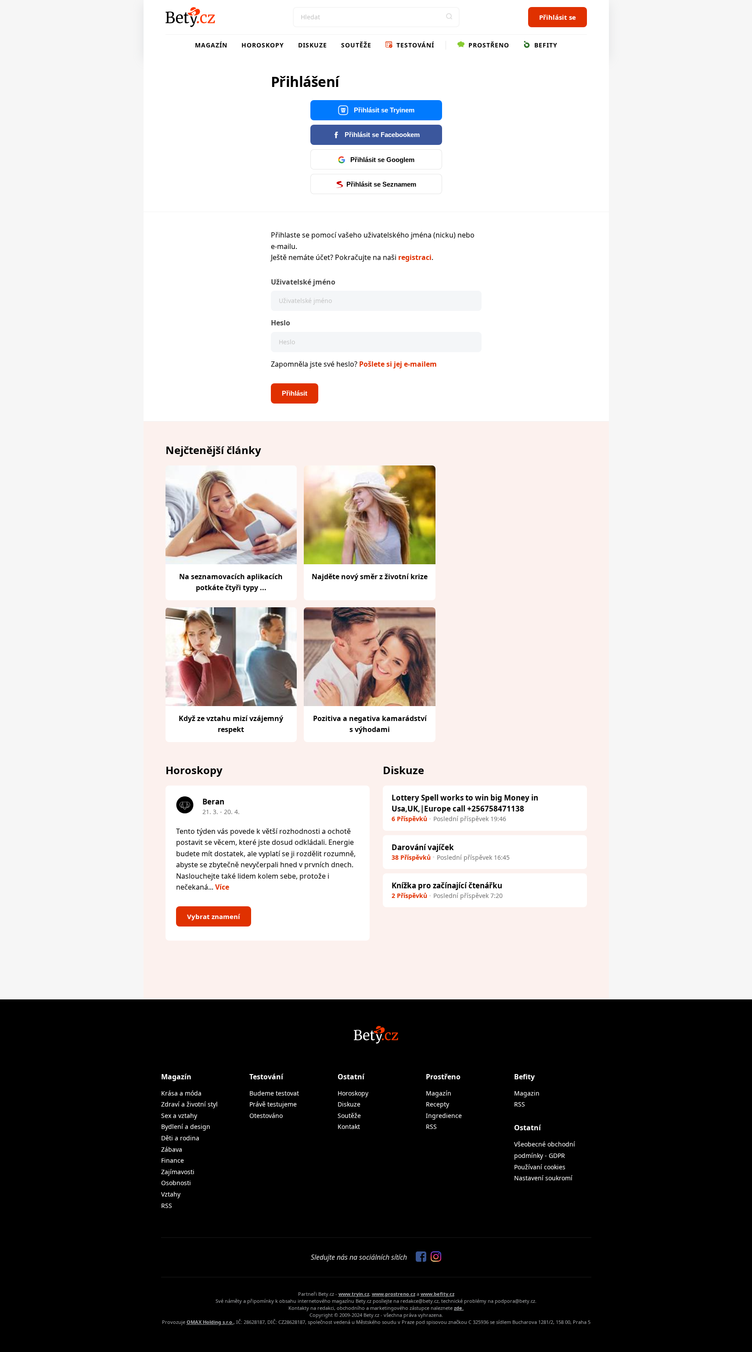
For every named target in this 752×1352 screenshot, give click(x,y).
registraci (415, 257)
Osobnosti (176, 1183)
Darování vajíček (423, 847)
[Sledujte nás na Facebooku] (418, 1257)
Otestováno (266, 1115)
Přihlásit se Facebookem (381, 134)
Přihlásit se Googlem (381, 159)
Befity (545, 45)
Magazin (527, 1093)
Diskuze (312, 45)
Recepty (437, 1104)
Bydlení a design (185, 1126)
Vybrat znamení (213, 916)
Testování (414, 45)
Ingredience (444, 1115)
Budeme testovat (274, 1093)
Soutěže (356, 45)
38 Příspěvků (411, 857)
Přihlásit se (557, 17)
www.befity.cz (437, 1294)
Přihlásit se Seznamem (381, 184)
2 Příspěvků (409, 895)
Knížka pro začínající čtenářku (447, 885)
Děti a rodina (180, 1138)
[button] (449, 17)
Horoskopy (262, 45)
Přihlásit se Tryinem (383, 110)
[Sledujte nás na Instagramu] (433, 1257)
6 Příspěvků (409, 819)
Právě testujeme (273, 1104)
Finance (172, 1160)
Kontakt (349, 1126)
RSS (166, 1205)
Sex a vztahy (179, 1115)
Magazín (211, 45)
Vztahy (170, 1194)
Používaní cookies (539, 1167)
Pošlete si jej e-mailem (398, 364)
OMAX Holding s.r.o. (210, 1322)
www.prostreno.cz (393, 1294)
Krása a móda (181, 1093)
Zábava (171, 1149)
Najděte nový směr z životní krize (370, 576)
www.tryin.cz (353, 1294)
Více (222, 887)
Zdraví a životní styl (189, 1104)
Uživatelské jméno (303, 282)
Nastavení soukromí (543, 1178)
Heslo (280, 323)
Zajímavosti (177, 1172)
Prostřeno (487, 45)
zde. (459, 1308)
